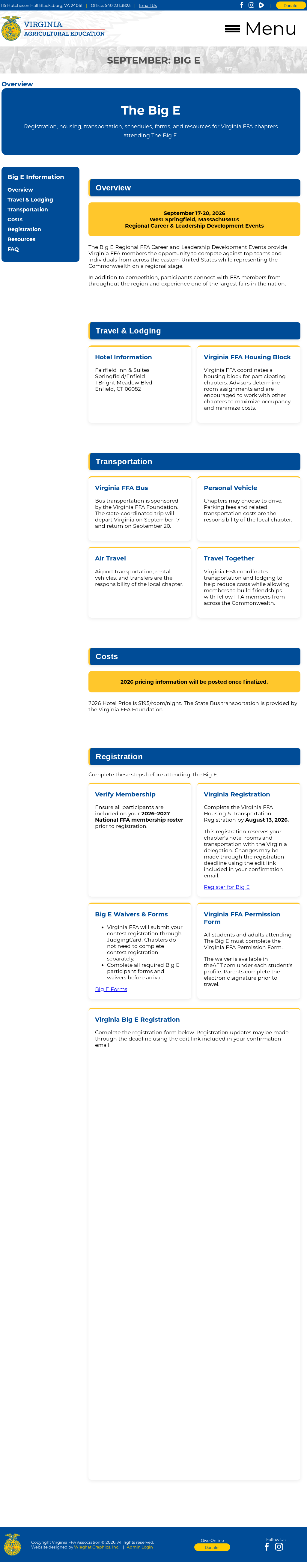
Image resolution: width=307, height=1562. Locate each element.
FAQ (13, 249)
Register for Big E (227, 887)
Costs (14, 219)
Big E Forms (111, 989)
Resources (21, 239)
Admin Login (140, 1547)
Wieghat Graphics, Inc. (96, 1547)
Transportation (27, 209)
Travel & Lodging (30, 199)
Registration (24, 229)
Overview (20, 190)
